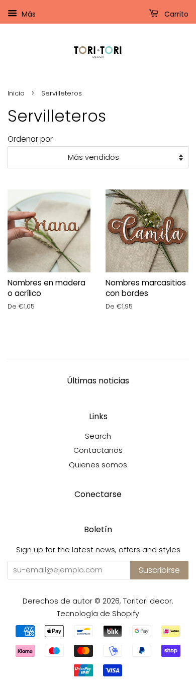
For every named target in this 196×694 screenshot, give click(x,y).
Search (98, 436)
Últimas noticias (98, 380)
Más (28, 14)
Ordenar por (30, 139)
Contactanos (98, 450)
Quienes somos (98, 465)
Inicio (16, 93)
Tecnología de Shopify (98, 614)
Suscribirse (159, 570)
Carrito (175, 14)
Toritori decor (147, 601)
